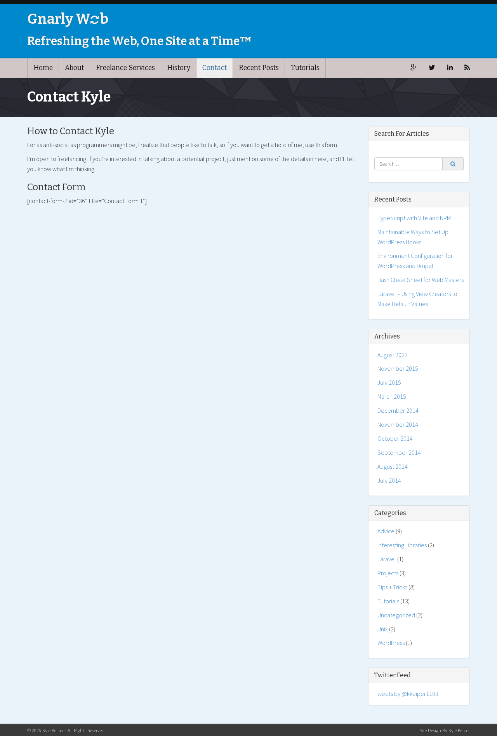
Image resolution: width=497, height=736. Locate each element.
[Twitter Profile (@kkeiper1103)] (432, 68)
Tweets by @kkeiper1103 (406, 693)
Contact (214, 68)
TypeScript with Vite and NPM (414, 218)
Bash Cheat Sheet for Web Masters (420, 280)
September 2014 (399, 452)
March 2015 (391, 396)
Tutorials (305, 68)
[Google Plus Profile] (414, 68)
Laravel (386, 559)
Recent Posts (259, 68)
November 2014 (397, 424)
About (74, 68)
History (178, 68)
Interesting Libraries (402, 545)
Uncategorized (396, 615)
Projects (387, 573)
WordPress (391, 643)
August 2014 (392, 466)
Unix (382, 629)
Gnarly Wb (67, 19)
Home (43, 68)
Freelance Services (125, 68)
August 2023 (392, 355)
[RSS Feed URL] (467, 68)
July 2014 (389, 480)
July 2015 (389, 382)
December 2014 (398, 410)
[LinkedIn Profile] (450, 68)
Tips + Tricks (392, 587)
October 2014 (395, 438)
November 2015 (397, 368)
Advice (385, 531)
